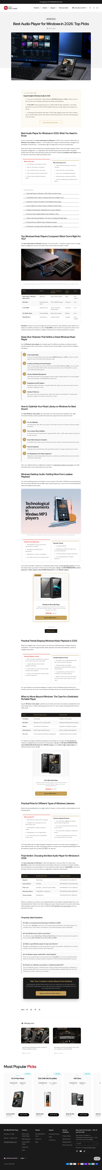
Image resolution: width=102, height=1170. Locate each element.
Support (53, 8)
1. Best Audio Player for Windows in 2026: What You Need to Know (42, 193)
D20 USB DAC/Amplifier (47, 1078)
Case (23, 1150)
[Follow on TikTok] (84, 1151)
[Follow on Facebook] (77, 1151)
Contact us (52, 1140)
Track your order (63, 8)
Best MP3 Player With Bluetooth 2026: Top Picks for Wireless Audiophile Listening (34, 1048)
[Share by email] (39, 1009)
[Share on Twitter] (31, 1009)
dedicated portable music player (63, 465)
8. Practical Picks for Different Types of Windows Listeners (40, 222)
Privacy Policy (66, 1136)
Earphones (25, 1147)
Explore (45, 8)
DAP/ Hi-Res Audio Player (25, 1135)
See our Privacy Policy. (90, 1147)
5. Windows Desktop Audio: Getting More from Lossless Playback (42, 210)
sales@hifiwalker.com (10, 1142)
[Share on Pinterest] (35, 1009)
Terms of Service (67, 1145)
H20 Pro (73, 844)
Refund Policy (66, 1139)
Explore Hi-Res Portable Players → (51, 993)
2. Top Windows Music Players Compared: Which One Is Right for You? (44, 197)
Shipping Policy (66, 1142)
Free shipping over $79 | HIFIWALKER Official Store (51, 2)
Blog (36, 1142)
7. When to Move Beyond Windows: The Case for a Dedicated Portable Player (45, 218)
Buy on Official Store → (51, 617)
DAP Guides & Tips (51, 19)
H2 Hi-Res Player (17, 1078)
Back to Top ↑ (51, 631)
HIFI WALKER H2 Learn (40, 1135)
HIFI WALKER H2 (71, 741)
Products (36, 8)
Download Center (54, 1134)
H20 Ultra (77, 1078)
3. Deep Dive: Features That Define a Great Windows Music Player (42, 201)
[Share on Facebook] (27, 1009)
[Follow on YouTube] (81, 1151)
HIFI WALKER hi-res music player (61, 906)
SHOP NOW (23, 1115)
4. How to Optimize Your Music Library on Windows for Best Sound (42, 205)
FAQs (50, 1137)
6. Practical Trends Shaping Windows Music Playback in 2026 (41, 214)
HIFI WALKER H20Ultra (67, 566)
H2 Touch (45, 846)
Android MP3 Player (26, 1143)
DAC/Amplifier (26, 1139)
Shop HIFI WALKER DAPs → (51, 122)
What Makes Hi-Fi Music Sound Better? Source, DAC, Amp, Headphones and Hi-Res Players (66, 1048)
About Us (38, 1139)
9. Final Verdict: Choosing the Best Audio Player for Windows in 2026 (43, 226)
